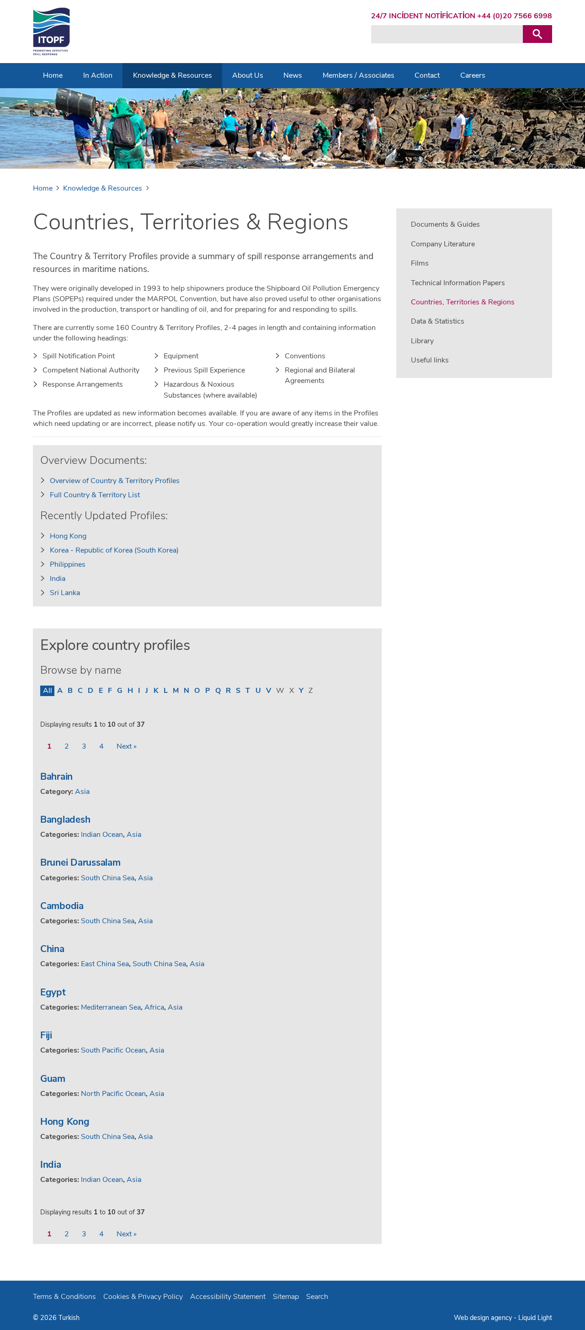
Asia (82, 792)
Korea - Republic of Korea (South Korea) (114, 550)
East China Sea (105, 964)
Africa (154, 1007)
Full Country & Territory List (95, 495)
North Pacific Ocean (113, 1094)
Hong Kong (68, 536)
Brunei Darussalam (80, 862)
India (57, 579)
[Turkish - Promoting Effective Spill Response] (51, 31)
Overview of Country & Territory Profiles (115, 481)
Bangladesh (65, 819)
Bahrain (56, 776)
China (52, 948)
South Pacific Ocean (113, 1050)
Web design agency (484, 1317)
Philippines (67, 564)
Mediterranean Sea (111, 1007)
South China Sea (107, 878)
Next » (127, 746)
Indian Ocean (102, 835)
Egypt (53, 992)
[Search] (537, 34)
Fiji (46, 1035)
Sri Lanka (65, 593)
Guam (52, 1078)
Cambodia (62, 905)
